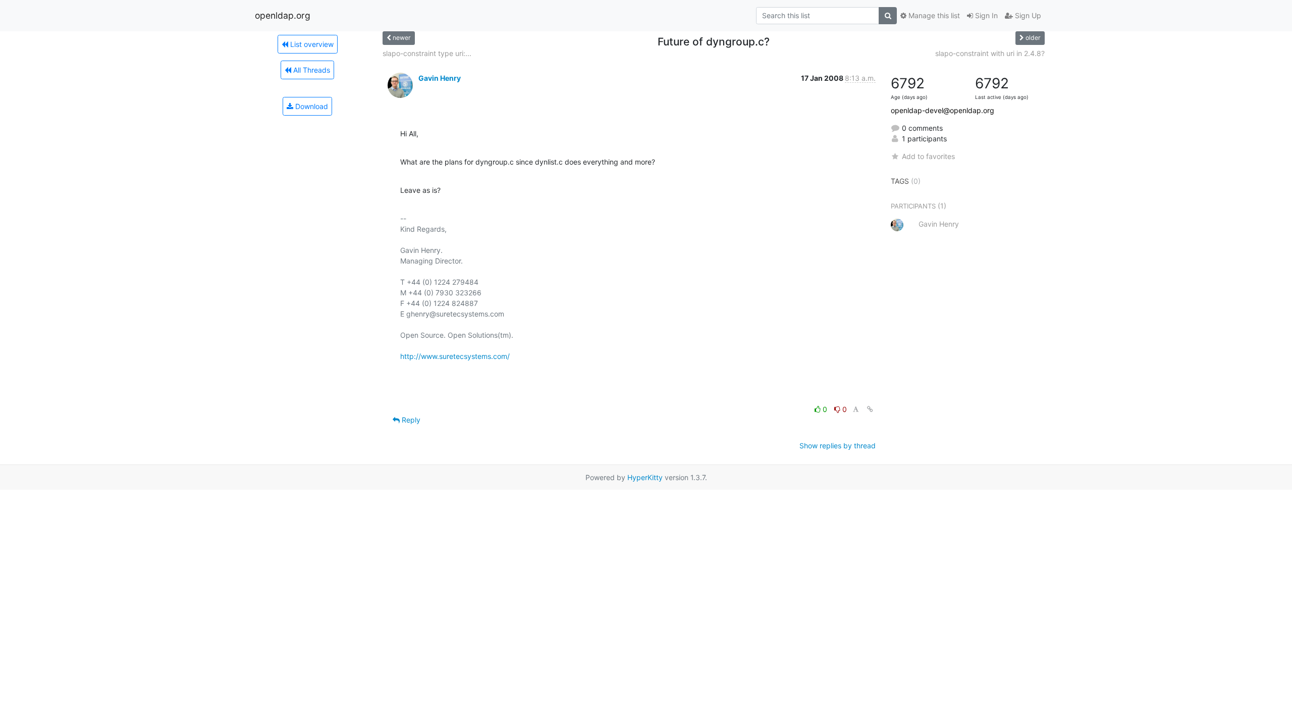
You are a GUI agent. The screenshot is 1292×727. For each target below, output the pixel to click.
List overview (311, 44)
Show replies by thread (837, 445)
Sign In (985, 15)
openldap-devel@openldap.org (942, 110)
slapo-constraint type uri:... (427, 53)
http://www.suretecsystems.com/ (455, 356)
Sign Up (1027, 15)
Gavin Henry (439, 78)
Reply (410, 420)
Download (310, 106)
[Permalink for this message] (870, 409)
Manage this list (933, 15)
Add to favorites (928, 156)
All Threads (310, 70)
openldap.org (282, 15)
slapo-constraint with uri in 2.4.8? (990, 53)
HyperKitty (645, 477)
